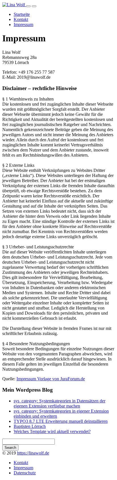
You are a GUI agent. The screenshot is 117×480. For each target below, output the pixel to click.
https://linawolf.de (33, 453)
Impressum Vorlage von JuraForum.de (50, 378)
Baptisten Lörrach (30, 426)
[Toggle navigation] (28, 6)
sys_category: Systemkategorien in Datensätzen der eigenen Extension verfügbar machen (59, 403)
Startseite (22, 14)
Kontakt (21, 19)
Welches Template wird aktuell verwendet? (52, 431)
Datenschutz (25, 472)
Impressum (23, 24)
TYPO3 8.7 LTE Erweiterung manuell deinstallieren (61, 421)
